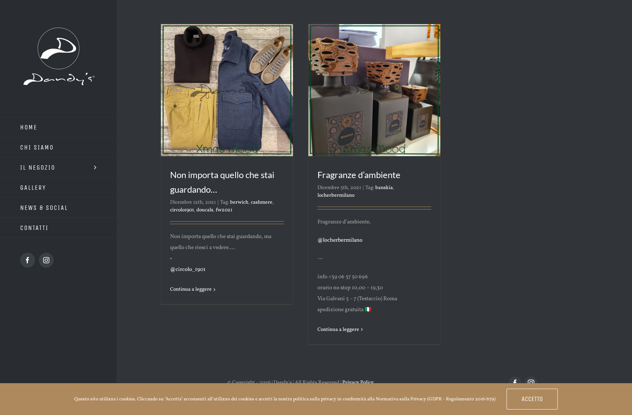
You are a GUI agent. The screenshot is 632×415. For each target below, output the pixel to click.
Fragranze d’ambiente (358, 174)
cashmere (261, 202)
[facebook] (515, 383)
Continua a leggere (191, 289)
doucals (204, 210)
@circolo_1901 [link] (188, 269)
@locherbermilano (339, 240)
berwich (239, 202)
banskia (384, 187)
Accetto (532, 399)
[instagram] (531, 383)
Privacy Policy (358, 382)
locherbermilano (335, 195)
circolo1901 (182, 210)
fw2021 (224, 210)
